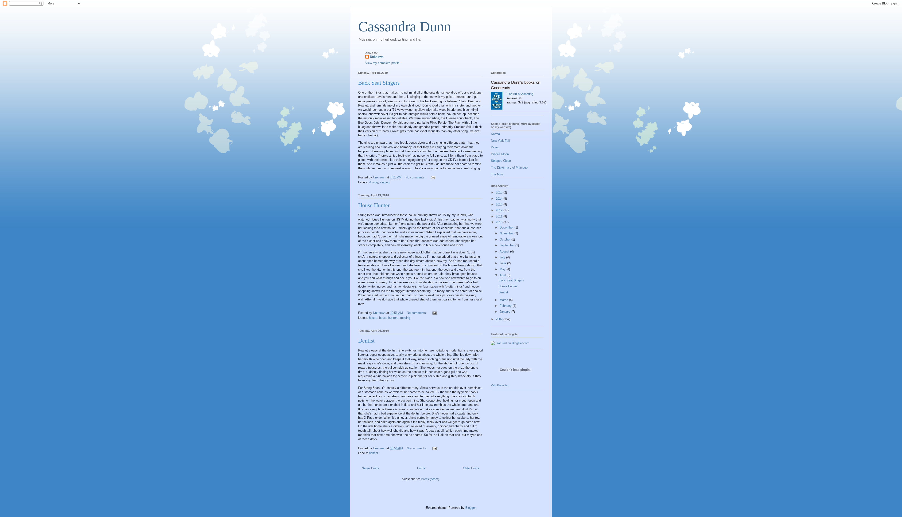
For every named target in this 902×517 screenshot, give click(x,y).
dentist (373, 453)
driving (373, 182)
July (503, 257)
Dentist (366, 341)
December (507, 227)
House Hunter (374, 205)
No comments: (415, 177)
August (505, 251)
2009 (499, 319)
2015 (499, 192)
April (503, 275)
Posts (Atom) (430, 479)
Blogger (470, 507)
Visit (500, 385)
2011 (499, 216)
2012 (499, 210)
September (507, 245)
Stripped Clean (501, 160)
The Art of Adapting (520, 94)
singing (384, 182)
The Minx (497, 174)
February (506, 306)
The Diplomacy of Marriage (509, 167)
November (507, 233)
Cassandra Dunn (404, 26)
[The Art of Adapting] (499, 101)
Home (421, 468)
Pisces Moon (500, 154)
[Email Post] (432, 177)
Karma (495, 134)
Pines (495, 147)
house (373, 318)
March (504, 300)
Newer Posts (370, 468)
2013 (499, 204)
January (505, 311)
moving (405, 318)
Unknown (377, 57)
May (503, 269)
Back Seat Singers (379, 83)
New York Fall (500, 140)
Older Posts (471, 468)
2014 (499, 198)
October (505, 239)
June (503, 263)
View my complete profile (382, 63)
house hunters (388, 318)
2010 (499, 222)
